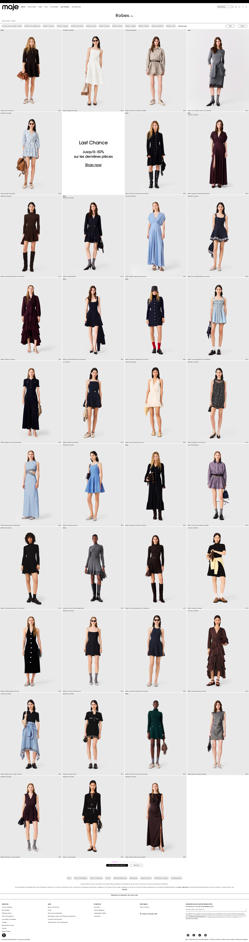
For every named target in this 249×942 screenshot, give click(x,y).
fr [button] (236, 7)
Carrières (97, 916)
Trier (230, 26)
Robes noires (91, 26)
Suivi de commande (55, 913)
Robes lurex (171, 26)
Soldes (4, 922)
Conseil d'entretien (55, 919)
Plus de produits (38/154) (117, 865)
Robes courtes (48, 26)
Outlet (4, 928)
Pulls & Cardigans (81, 878)
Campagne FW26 (100, 913)
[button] (24, 6)
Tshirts (108, 878)
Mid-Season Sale (8, 925)
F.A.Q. (50, 910)
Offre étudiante (8, 916)
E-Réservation (7, 913)
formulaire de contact (192, 918)
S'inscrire (245, 909)
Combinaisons (176, 878)
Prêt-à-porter (6, 21)
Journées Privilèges (9, 919)
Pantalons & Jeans (161, 878)
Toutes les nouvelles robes (12, 26)
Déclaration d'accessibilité (58, 922)
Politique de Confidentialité (197, 915)
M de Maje (6, 910)
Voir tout (136, 865)
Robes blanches (77, 26)
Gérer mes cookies (228, 939)
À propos (97, 907)
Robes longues (62, 26)
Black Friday (6, 931)
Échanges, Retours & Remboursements (62, 916)
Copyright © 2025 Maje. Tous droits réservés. (15, 939)
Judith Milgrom (99, 910)
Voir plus (124, 889)
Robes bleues (104, 26)
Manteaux (133, 878)
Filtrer (243, 26)
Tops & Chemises (96, 878)
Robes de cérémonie (32, 26)
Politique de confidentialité (199, 939)
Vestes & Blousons (120, 878)
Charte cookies (215, 939)
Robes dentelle (157, 26)
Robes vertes (117, 26)
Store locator (145, 907)
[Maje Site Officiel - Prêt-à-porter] (10, 7)
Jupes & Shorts (146, 878)
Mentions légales (242, 939)
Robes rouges (130, 26)
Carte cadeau (7, 907)
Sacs (69, 878)
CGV (186, 939)
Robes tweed (144, 26)
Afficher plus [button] (182, 26)
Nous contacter (53, 907)
